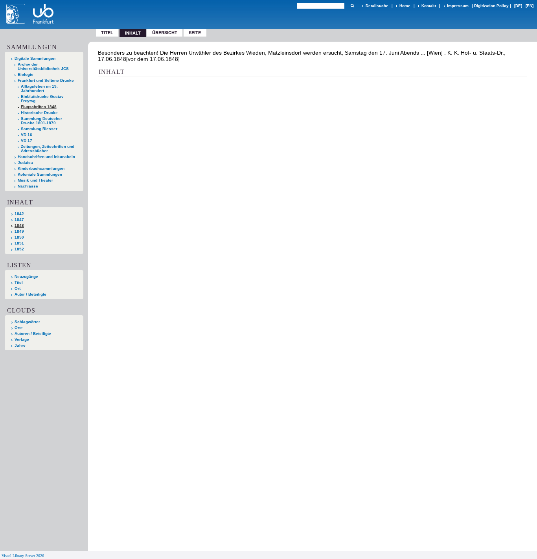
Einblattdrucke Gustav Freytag (42, 98)
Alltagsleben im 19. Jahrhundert (39, 88)
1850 (19, 237)
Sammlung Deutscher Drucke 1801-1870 (41, 120)
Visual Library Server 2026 (23, 555)
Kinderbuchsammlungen (41, 168)
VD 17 (26, 140)
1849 (19, 231)
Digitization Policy (491, 6)
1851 (19, 243)
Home (404, 6)
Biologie (25, 74)
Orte (19, 327)
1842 (19, 213)
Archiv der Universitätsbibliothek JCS (43, 66)
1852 (19, 249)
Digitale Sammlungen (35, 58)
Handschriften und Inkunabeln (46, 156)
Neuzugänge (26, 276)
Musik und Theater (35, 180)
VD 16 (26, 134)
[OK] (352, 5)
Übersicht (164, 32)
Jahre (20, 345)
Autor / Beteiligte (30, 294)
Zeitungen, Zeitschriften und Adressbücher (47, 148)
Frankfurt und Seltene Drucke (46, 80)
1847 (19, 219)
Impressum (458, 6)
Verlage (22, 339)
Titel (107, 32)
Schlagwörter (27, 322)
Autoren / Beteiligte (33, 333)
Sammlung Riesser (39, 129)
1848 (19, 225)
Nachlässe (28, 186)
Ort (17, 288)
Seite (195, 32)
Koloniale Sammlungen (40, 174)
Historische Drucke (39, 112)
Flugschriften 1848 (39, 107)
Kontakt (428, 6)
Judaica (25, 162)
